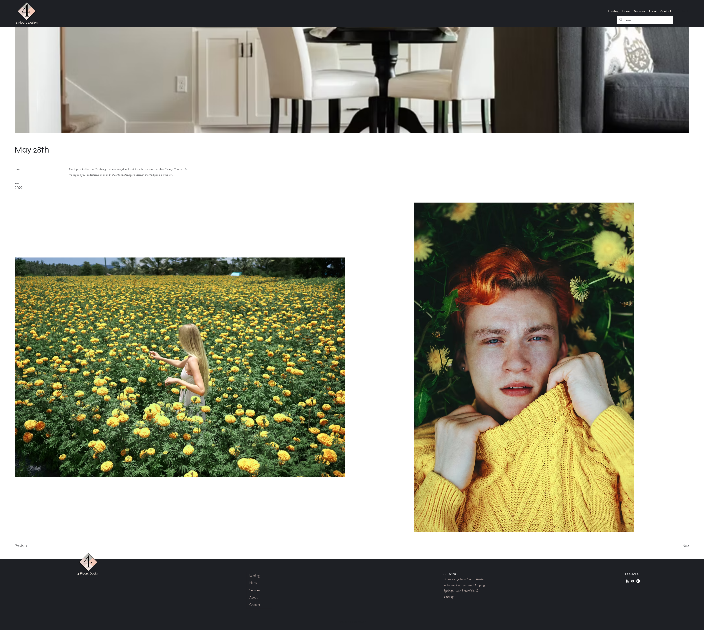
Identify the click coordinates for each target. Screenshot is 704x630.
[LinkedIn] (638, 581)
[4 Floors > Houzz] (627, 581)
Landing (254, 575)
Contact (254, 604)
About (253, 597)
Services (254, 590)
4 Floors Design (27, 23)
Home (253, 582)
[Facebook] (633, 581)
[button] (639, 11)
